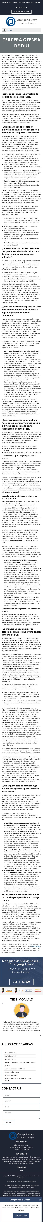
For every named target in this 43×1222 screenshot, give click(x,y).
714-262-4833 (22, 7)
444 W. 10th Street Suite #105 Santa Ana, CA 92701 (22, 1149)
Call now (21, 982)
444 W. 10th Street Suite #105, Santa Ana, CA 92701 (22, 2)
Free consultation (21, 12)
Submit (9, 1122)
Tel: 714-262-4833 (22, 1145)
